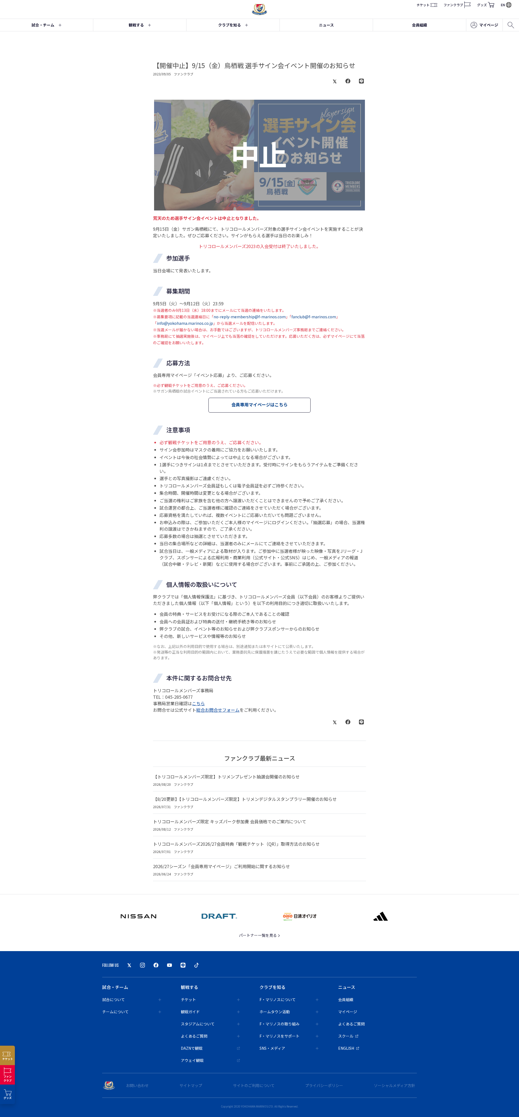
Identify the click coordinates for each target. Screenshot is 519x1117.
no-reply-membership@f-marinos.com (250, 316)
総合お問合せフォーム (217, 710)
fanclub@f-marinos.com (313, 316)
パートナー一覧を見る (258, 935)
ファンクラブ (453, 4)
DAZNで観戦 (191, 1048)
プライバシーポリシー (324, 1085)
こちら (198, 703)
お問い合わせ (137, 1085)
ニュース (326, 25)
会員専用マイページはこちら (259, 404)
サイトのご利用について (254, 1085)
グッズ (482, 4)
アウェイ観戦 (192, 1060)
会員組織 (419, 25)
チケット (423, 4)
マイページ (488, 25)
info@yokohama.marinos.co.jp (185, 323)
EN (503, 4)
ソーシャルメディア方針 (394, 1085)
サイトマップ (190, 1085)
